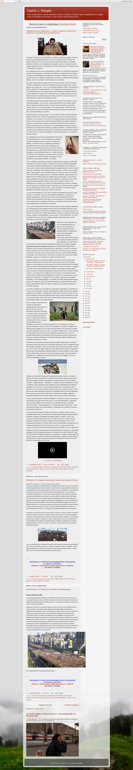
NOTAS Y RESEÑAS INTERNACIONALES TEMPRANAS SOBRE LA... (95, 193)
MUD (57, 469)
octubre (88, 274)
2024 (86, 291)
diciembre (89, 259)
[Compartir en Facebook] (66, 464)
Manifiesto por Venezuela (90, 75)
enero (88, 288)
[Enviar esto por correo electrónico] (61, 464)
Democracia (62, 467)
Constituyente (54, 467)
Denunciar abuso (89, 322)
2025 (86, 257)
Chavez (34, 579)
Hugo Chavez (53, 697)
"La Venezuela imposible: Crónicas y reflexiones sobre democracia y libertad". (94, 123)
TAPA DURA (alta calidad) (90, 28)
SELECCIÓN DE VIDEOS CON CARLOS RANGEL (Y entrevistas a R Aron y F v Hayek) (94, 178)
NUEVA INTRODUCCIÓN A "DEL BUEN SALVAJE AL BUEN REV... (94, 189)
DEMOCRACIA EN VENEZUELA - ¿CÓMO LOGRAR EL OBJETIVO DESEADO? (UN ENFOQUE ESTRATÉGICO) (51, 32)
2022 (86, 296)
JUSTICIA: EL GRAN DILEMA (94, 268)
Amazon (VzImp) (87, 153)
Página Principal (45, 705)
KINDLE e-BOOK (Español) (90, 32)
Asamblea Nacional (37, 467)
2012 (86, 315)
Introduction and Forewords (91, 246)
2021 (86, 298)
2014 (86, 312)
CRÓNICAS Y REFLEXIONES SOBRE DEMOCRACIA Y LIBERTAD (52, 565)
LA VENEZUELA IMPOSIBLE (52, 460)
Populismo (41, 581)
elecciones (75, 467)
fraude (28, 469)
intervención (47, 469)
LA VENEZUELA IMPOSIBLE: (52, 564)
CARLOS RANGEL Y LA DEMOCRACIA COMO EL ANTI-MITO (94, 221)
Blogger (80, 763)
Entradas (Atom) (39, 708)
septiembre (89, 276)
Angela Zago (42, 695)
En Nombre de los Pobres (41, 697)
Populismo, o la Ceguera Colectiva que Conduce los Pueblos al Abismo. (52, 480)
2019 (86, 301)
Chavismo (47, 467)
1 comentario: (45, 576)
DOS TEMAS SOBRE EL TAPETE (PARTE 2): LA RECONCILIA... (95, 261)
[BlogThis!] (63, 464)
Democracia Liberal (57, 579)
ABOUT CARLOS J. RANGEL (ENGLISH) (94, 164)
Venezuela (29, 471)
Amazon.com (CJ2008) (89, 155)
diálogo (69, 467)
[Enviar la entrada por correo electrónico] (58, 464)
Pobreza (34, 581)
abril (87, 283)
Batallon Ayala (63, 695)
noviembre (89, 271)
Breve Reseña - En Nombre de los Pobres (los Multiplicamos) (48, 589)
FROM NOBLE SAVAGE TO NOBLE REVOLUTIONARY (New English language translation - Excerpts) (93, 243)
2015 (86, 310)
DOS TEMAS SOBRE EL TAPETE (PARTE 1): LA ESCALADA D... (95, 265)
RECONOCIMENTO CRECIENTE (92, 174)
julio (87, 278)
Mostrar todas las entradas (67, 24)
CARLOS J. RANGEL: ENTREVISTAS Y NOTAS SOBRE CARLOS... (94, 196)
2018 (86, 303)
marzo (88, 286)
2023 (86, 293)
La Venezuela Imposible (89, 151)
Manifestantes (62, 697)
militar (53, 469)
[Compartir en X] (65, 464)
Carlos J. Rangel (39, 10)
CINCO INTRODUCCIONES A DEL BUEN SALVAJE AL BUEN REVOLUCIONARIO (94, 212)
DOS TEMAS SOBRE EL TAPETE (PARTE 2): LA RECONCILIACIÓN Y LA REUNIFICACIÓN (97, 64)
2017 (86, 305)
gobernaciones (35, 469)
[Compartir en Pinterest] (68, 464)
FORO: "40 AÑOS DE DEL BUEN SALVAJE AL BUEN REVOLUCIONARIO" (94, 182)
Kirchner (65, 579)
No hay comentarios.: (49, 464)
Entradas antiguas (72, 705)
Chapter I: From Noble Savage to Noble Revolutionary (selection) (94, 249)
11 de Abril (35, 695)
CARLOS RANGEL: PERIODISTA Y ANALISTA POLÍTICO (93, 171)
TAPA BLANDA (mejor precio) (91, 30)
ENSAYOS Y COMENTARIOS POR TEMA (94, 90)
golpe (41, 469)
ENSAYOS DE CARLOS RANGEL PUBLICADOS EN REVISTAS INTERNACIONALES (92, 201)
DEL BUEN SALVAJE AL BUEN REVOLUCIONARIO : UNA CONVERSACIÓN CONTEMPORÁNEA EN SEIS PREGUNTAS (98, 49)
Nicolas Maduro (63, 469)
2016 (86, 308)
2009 (86, 317)
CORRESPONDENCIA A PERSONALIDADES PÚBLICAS (92, 93)
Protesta (71, 469)
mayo (88, 281)
